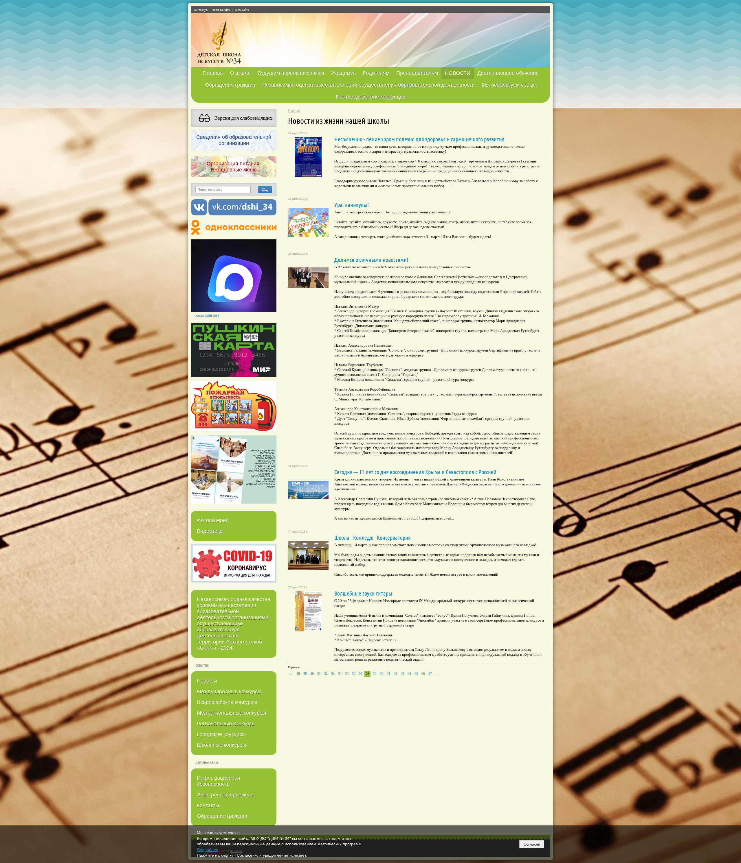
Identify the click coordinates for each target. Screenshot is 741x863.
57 (360, 674)
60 (381, 674)
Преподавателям (417, 73)
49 (305, 674)
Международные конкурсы (229, 691)
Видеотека (210, 531)
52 (326, 674)
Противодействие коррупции (371, 97)
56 (353, 674)
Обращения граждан (230, 85)
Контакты (208, 805)
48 (298, 674)
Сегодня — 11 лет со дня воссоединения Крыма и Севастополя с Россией (415, 471)
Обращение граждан (222, 816)
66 (423, 674)
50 (312, 674)
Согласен (532, 844)
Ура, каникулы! (351, 204)
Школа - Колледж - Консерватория (372, 537)
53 (333, 674)
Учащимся (343, 73)
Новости (207, 681)
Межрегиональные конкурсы (231, 713)
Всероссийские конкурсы (227, 702)
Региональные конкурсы (226, 724)
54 (340, 674)
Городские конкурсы (221, 734)
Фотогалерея (213, 520)
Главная (213, 73)
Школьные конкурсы (221, 745)
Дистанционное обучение (508, 73)
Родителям (376, 73)
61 (388, 674)
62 (395, 674)
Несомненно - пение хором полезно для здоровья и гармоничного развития (419, 139)
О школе (240, 73)
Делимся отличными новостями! (371, 259)
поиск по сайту (221, 9)
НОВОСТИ (457, 73)
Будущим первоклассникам (291, 73)
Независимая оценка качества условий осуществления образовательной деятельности (368, 85)
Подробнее (207, 849)
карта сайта (242, 9)
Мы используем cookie (509, 85)
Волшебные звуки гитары (363, 593)
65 (416, 674)
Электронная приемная (225, 795)
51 (319, 674)
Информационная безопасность (218, 781)
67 (430, 674)
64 (409, 674)
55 (347, 674)
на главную (201, 9)
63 (402, 674)
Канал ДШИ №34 (207, 315)
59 (374, 674)
